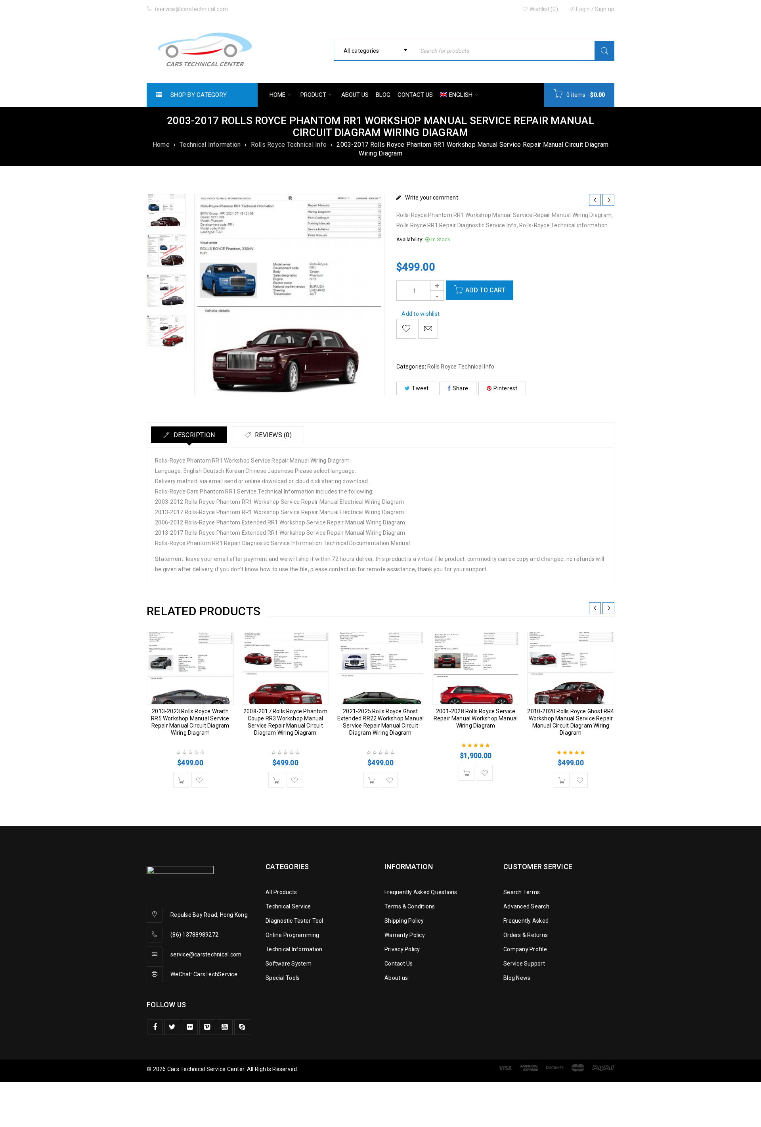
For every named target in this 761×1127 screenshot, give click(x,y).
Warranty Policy (404, 935)
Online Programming (292, 935)
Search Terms (521, 892)
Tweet (420, 388)
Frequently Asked (526, 921)
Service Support (524, 963)
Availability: (409, 239)
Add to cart (485, 290)
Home (161, 144)
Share (460, 388)
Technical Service (288, 906)
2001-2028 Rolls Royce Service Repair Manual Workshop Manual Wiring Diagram (476, 718)
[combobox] (373, 51)
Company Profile (525, 949)
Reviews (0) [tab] (272, 435)
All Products (281, 892)
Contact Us (398, 963)
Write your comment (431, 197)
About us (396, 978)
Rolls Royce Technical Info (289, 144)
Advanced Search (526, 906)
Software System (289, 963)
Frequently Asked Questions (420, 892)
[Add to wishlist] (406, 329)
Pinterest (505, 388)
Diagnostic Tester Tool (294, 921)
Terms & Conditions (409, 906)
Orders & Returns (525, 935)
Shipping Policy (404, 921)
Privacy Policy (402, 949)
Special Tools (283, 978)
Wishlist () (543, 9)
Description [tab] (193, 435)
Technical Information (210, 144)
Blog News (516, 978)
